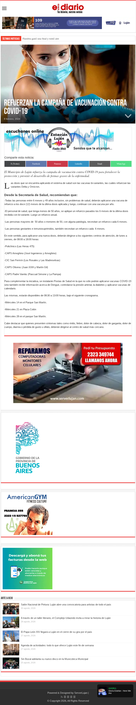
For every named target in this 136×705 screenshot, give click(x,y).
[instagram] (74, 697)
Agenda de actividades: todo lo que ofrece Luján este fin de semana (57, 645)
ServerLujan (80, 692)
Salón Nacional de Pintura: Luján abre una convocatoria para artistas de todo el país (66, 604)
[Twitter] (68, 697)
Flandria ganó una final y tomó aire (41, 38)
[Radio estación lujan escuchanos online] (59, 139)
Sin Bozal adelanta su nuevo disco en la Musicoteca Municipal (54, 659)
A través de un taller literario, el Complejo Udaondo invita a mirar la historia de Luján (66, 618)
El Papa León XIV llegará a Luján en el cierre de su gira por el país (56, 631)
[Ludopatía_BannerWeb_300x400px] (27, 447)
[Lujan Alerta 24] (68, 22)
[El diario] (68, 8)
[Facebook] (65, 697)
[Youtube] (71, 697)
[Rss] (61, 697)
